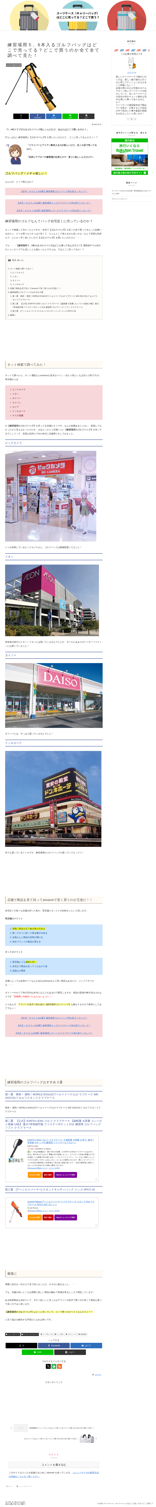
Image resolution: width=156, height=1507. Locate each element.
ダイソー (16, 280)
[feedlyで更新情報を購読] (53, 1366)
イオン (15, 276)
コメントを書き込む (53, 1464)
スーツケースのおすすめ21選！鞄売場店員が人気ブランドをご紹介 (131, 192)
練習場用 (83, 1334)
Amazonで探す (34, 1175)
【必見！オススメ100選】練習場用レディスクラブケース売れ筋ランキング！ (54, 210)
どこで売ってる (48, 1334)
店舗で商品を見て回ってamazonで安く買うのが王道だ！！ (36, 288)
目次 (14, 260)
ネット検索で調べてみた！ (21, 269)
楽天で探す (48, 1175)
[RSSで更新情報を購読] (59, 1366)
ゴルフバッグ (72, 1334)
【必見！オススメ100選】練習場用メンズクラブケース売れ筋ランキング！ (54, 203)
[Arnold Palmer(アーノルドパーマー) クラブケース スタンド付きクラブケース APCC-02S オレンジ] (16, 1210)
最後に (13, 315)
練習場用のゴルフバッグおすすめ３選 (26, 292)
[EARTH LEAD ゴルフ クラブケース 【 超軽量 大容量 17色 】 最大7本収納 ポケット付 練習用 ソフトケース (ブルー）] (16, 1148)
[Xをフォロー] (48, 1366)
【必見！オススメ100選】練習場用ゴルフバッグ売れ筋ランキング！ (54, 191)
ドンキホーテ (18, 284)
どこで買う (60, 1334)
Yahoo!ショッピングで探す (65, 1175)
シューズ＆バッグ (14, 1334)
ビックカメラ (18, 272)
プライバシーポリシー (119, 199)
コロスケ (131, 72)
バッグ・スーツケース (31, 1334)
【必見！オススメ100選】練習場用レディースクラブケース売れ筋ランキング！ (54, 1033)
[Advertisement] (54, 340)
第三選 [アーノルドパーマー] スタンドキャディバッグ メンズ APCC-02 (44, 311)
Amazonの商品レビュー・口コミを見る (44, 1168)
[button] (86, 116)
